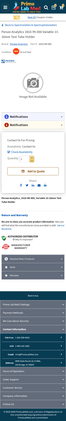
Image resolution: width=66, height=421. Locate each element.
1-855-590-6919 (22, 337)
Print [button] (45, 185)
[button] (32, 157)
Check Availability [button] (21, 152)
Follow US (8, 404)
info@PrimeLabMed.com (26, 354)
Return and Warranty (14, 215)
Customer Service (12, 387)
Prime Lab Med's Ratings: (16, 304)
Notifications (19, 117)
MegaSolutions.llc (54, 411)
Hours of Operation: (13, 371)
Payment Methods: (13, 312)
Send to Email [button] (39, 185)
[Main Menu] (5, 7)
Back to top (33, 295)
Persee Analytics (19, 44)
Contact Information (14, 329)
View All (31, 17)
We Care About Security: (16, 321)
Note (12, 267)
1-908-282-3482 (22, 346)
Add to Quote (36, 171)
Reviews (14, 275)
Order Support (11, 379)
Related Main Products (22, 259)
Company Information (15, 396)
